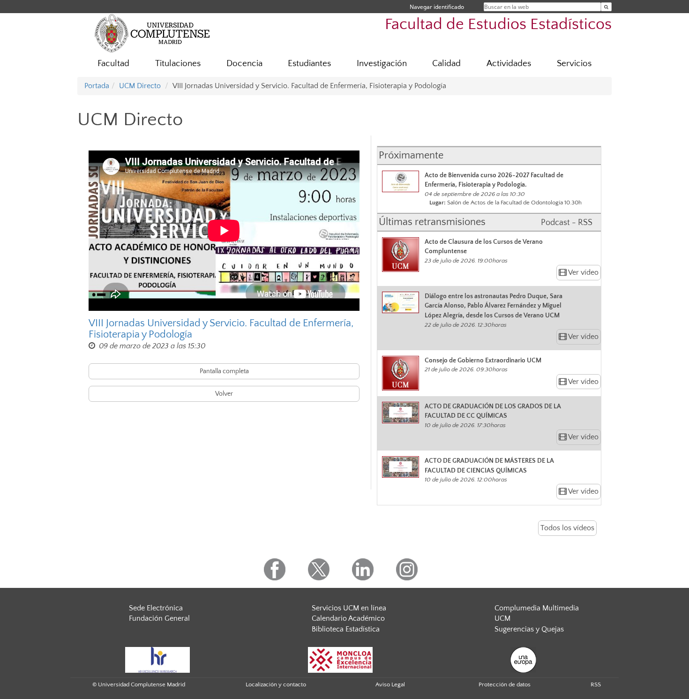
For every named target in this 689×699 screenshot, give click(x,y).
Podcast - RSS (566, 222)
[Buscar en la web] (606, 6)
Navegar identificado (437, 7)
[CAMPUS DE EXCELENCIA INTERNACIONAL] (340, 659)
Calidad (446, 63)
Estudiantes (309, 63)
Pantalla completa (224, 371)
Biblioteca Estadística (346, 629)
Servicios (574, 63)
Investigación (382, 63)
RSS (596, 684)
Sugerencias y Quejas (529, 629)
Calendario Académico (348, 618)
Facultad (113, 63)
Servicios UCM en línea (349, 608)
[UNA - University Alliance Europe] (523, 659)
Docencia (244, 63)
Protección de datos (505, 684)
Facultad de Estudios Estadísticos (498, 24)
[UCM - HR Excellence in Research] (157, 659)
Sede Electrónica (156, 608)
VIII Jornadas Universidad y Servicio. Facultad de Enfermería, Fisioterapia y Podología (221, 329)
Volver (224, 394)
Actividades (509, 63)
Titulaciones (178, 63)
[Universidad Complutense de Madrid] (152, 33)
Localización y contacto (276, 684)
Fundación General (159, 618)
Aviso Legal (390, 684)
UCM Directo (140, 86)
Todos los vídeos (567, 528)
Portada (96, 86)
